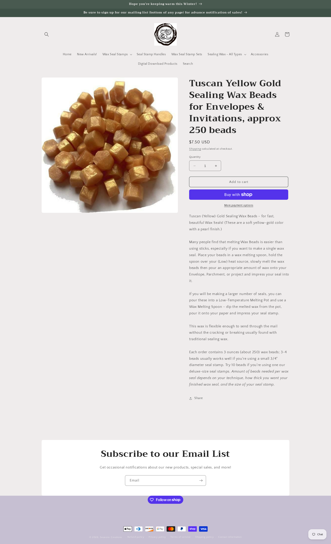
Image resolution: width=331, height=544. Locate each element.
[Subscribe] (201, 480)
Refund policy (135, 537)
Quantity (195, 156)
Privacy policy (157, 537)
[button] (47, 34)
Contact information (230, 537)
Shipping (195, 148)
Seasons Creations (111, 537)
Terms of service (180, 537)
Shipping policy (204, 537)
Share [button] (198, 398)
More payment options (238, 205)
